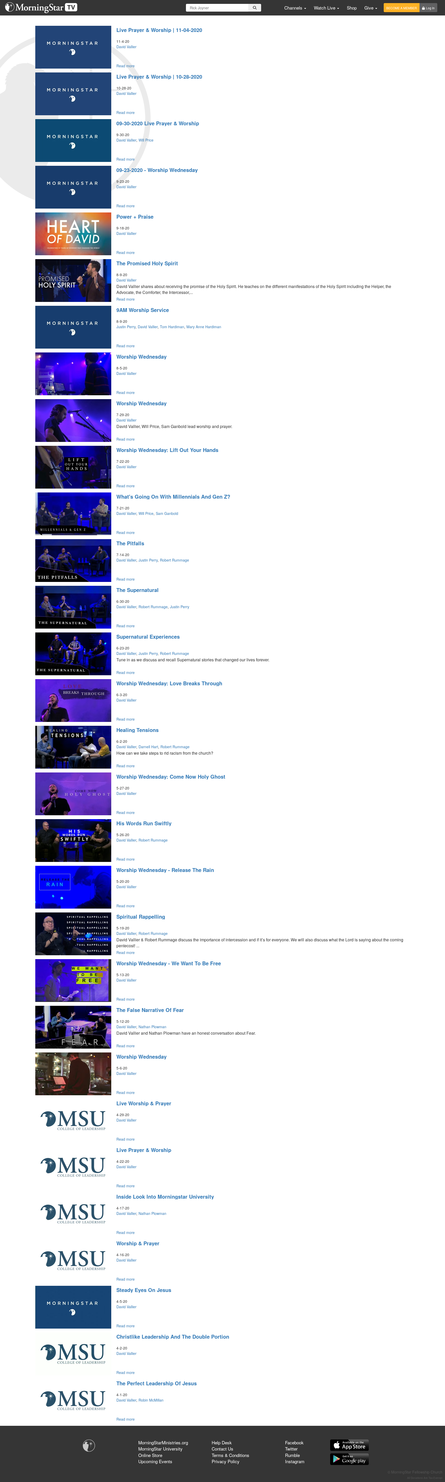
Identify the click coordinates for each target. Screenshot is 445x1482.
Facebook (294, 1442)
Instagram (294, 1461)
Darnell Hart (148, 746)
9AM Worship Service (142, 310)
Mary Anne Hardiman (203, 326)
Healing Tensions (137, 730)
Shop (352, 7)
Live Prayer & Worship (143, 1150)
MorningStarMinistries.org (163, 1442)
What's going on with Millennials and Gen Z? (173, 496)
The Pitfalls (130, 543)
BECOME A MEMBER (401, 8)
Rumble (292, 1455)
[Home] (43, 7)
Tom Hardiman (172, 326)
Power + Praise (134, 216)
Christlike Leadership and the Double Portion (172, 1336)
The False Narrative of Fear (150, 1010)
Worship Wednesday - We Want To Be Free (168, 963)
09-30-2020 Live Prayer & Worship (157, 123)
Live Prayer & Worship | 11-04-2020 (159, 30)
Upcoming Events (155, 1461)
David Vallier (126, 46)
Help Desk (222, 1442)
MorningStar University (160, 1448)
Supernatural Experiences (148, 636)
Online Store (150, 1455)
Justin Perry (125, 326)
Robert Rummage (174, 560)
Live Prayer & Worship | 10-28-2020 (159, 76)
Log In (430, 8)
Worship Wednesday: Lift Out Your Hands (167, 450)
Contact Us (222, 1448)
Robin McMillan (151, 1400)
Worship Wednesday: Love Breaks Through (169, 683)
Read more (125, 65)
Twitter (291, 1448)
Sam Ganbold (167, 513)
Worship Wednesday (141, 356)
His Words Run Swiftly (144, 823)
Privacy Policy (225, 1461)
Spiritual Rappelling (140, 916)
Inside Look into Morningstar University (165, 1196)
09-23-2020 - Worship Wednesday (157, 170)
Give (369, 7)
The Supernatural (137, 590)
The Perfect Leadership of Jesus (156, 1383)
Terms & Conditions (230, 1455)
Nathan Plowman (152, 1026)
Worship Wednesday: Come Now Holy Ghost (170, 776)
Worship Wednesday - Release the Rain (165, 870)
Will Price (146, 140)
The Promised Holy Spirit (147, 263)
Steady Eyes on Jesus (143, 1290)
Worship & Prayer (137, 1243)
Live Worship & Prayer (143, 1103)
